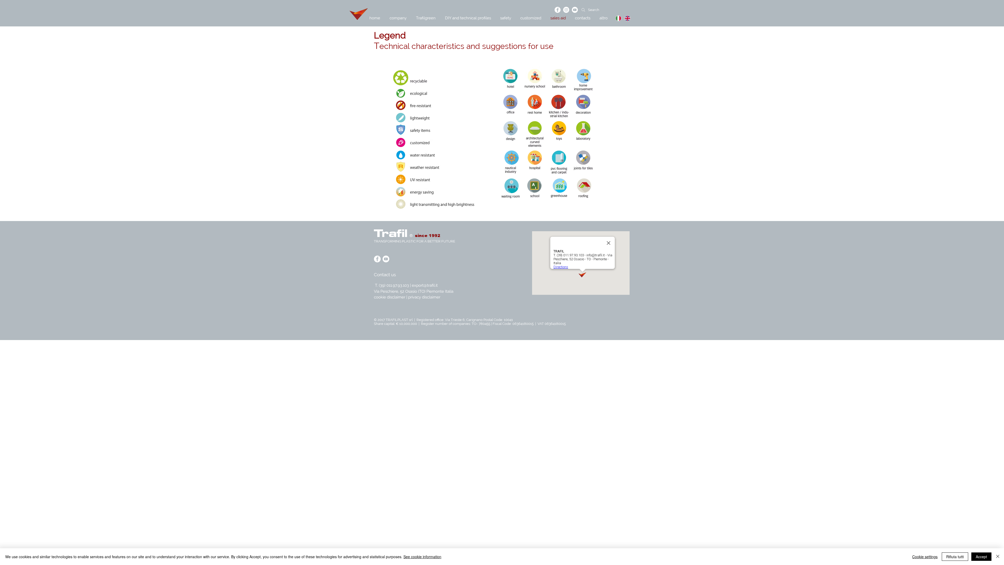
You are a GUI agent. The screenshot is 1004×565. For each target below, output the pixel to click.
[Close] (998, 556)
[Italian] (616, 18)
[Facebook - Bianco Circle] (558, 10)
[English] (625, 18)
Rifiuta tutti (955, 556)
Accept (981, 556)
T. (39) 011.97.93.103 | (393, 285)
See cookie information (422, 556)
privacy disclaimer (424, 297)
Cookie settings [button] (925, 556)
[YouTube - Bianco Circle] (575, 10)
